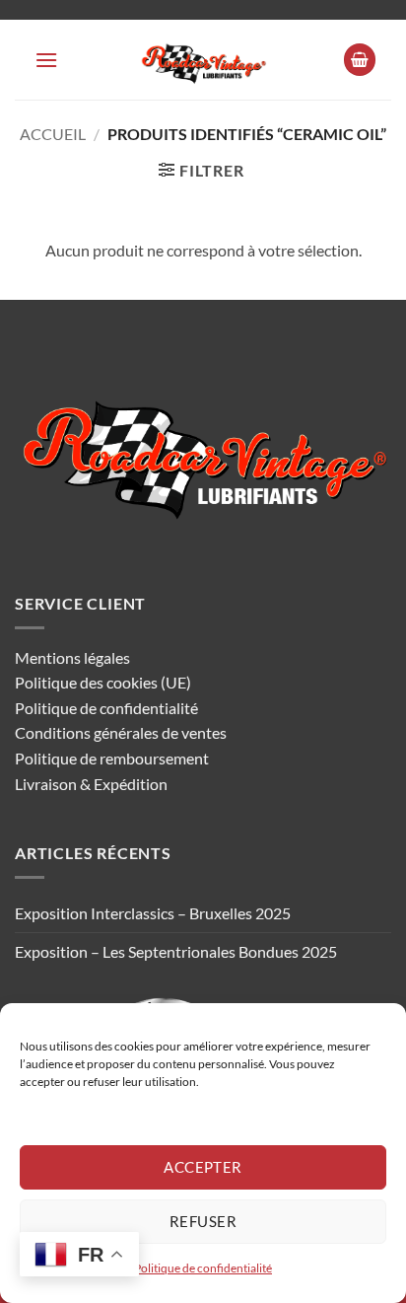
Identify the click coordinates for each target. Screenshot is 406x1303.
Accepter (203, 1167)
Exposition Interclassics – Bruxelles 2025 (153, 913)
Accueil (53, 133)
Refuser (203, 1221)
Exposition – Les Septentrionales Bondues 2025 (176, 951)
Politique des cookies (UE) (103, 682)
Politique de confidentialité (203, 1268)
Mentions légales (72, 657)
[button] (46, 60)
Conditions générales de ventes (121, 732)
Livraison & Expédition (91, 783)
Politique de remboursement (112, 758)
